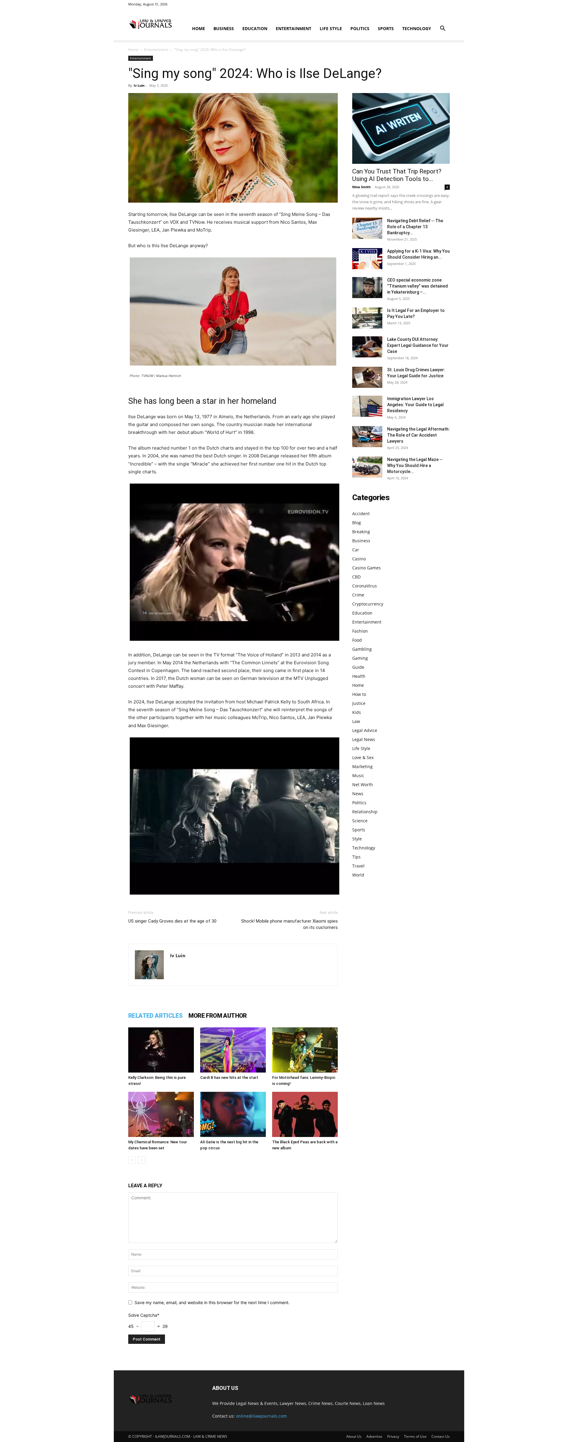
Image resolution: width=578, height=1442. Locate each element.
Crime (358, 595)
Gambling (362, 649)
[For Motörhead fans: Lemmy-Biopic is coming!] (305, 1050)
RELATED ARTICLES (155, 1015)
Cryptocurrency (367, 604)
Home (198, 28)
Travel (358, 866)
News (357, 793)
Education (254, 28)
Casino (359, 559)
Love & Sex (363, 757)
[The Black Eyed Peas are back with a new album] (305, 1114)
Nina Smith (361, 187)
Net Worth (362, 784)
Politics (359, 28)
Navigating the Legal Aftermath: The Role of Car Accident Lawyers (418, 435)
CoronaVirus (364, 586)
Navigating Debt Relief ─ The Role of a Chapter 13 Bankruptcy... (415, 226)
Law (356, 721)
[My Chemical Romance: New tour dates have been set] (161, 1114)
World (358, 875)
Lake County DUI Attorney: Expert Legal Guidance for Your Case (418, 345)
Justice (358, 703)
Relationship (365, 811)
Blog (356, 522)
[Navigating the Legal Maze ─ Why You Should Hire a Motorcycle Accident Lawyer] (367, 467)
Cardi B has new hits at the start (229, 1077)
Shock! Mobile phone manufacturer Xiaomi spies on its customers (289, 924)
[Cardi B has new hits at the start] (233, 1050)
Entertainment (293, 28)
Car (355, 550)
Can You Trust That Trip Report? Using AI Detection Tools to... (396, 175)
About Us (354, 1436)
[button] (442, 29)
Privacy (393, 1436)
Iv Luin (139, 85)
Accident (361, 513)
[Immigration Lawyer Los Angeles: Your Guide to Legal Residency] (367, 406)
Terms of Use (415, 1436)
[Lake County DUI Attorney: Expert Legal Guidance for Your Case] (367, 346)
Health (358, 676)
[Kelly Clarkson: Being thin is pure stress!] (161, 1050)
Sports (386, 28)
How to (359, 694)
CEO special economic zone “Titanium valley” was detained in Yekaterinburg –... (417, 286)
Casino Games (366, 568)
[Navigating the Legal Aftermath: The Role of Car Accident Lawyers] (367, 436)
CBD (356, 577)
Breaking (361, 531)
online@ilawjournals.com (261, 1416)
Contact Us (440, 1436)
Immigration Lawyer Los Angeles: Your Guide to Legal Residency (415, 404)
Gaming (360, 658)
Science (360, 821)
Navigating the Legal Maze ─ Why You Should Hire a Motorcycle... (415, 465)
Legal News (363, 739)
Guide (358, 667)
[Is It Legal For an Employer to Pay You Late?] (367, 318)
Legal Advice (364, 730)
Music (358, 775)
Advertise (374, 1436)
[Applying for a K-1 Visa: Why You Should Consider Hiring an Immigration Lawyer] (367, 258)
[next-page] (141, 1160)
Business (223, 28)
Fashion (360, 631)
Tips (356, 857)
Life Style (331, 28)
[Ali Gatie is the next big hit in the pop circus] (233, 1114)
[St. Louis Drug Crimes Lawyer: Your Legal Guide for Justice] (367, 377)
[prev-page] (132, 1160)
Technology (416, 28)
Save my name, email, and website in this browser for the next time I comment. (212, 1302)
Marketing (362, 766)
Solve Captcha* (143, 1315)
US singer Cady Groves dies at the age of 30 (172, 921)
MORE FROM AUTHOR (217, 1015)
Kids (356, 712)
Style (357, 839)
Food (357, 640)
